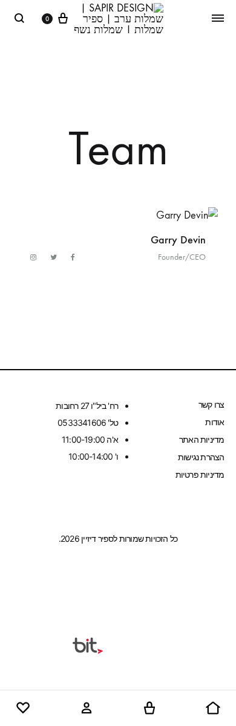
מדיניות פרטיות (200, 474)
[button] (213, 708)
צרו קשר (211, 404)
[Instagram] (33, 257)
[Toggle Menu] (218, 18)
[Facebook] (72, 257)
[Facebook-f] (141, 582)
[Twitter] (52, 257)
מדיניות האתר (201, 439)
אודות (214, 422)
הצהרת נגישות (201, 457)
